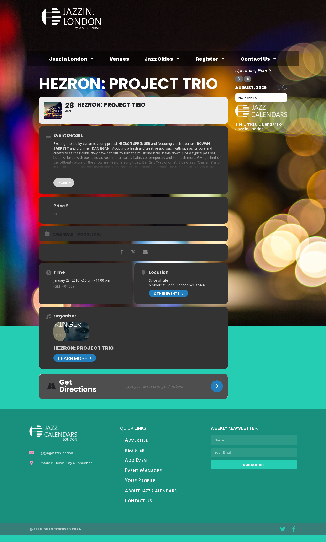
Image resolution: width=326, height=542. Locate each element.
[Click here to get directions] (217, 386)
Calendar (63, 234)
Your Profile (140, 480)
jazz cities (158, 58)
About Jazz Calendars (151, 491)
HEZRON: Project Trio (83, 347)
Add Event (137, 460)
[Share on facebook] (121, 252)
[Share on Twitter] (133, 252)
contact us (255, 58)
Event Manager (143, 470)
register (206, 58)
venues (119, 58)
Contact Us (138, 501)
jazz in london (68, 58)
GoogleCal (89, 234)
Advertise (136, 440)
